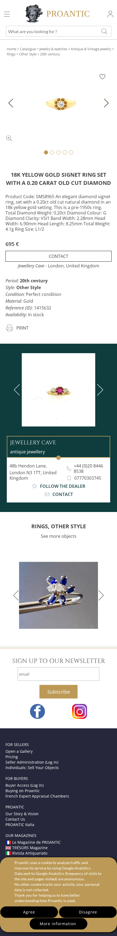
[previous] (18, 390)
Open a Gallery (19, 751)
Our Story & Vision (22, 813)
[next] (99, 390)
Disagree (88, 912)
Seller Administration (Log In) (31, 762)
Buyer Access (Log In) (24, 785)
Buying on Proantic (22, 790)
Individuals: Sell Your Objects (32, 767)
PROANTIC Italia (19, 824)
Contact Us (15, 819)
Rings (11, 54)
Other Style (27, 54)
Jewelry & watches (53, 48)
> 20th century (48, 54)
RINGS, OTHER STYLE (58, 526)
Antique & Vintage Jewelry (91, 48)
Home (11, 48)
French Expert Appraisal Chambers (37, 796)
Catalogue (28, 48)
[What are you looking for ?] (104, 31)
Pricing (11, 756)
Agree (29, 912)
